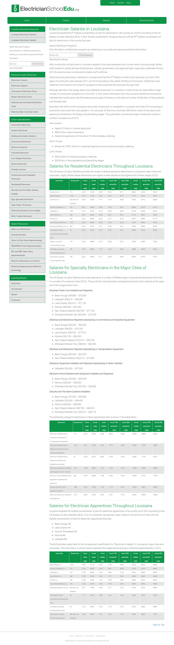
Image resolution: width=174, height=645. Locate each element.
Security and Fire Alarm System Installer (24, 192)
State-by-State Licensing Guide (24, 112)
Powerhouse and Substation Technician (23, 177)
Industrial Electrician (20, 153)
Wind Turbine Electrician (21, 216)
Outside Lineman (18, 169)
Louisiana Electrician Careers (23, 34)
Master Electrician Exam (21, 97)
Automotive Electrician (20, 125)
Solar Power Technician (21, 205)
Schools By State (146, 20)
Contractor (15, 300)
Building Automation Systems (23, 136)
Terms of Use (100, 636)
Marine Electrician (19, 164)
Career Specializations (21, 119)
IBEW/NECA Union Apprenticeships (26, 246)
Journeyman (16, 289)
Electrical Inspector (19, 147)
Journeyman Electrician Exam (24, 91)
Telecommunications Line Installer (25, 210)
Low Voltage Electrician (21, 158)
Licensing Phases (18, 278)
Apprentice (16, 283)
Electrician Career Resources (23, 75)
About (112, 2)
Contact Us (79, 636)
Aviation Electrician (19, 130)
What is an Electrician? (21, 229)
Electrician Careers (19, 80)
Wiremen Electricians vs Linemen (25, 261)
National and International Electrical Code (26, 104)
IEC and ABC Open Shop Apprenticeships (22, 253)
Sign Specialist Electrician (22, 199)
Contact (120, 2)
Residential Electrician (20, 184)
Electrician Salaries (19, 86)
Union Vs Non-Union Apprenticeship (26, 240)
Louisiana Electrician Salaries (23, 40)
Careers (66, 20)
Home (26, 20)
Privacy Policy (89, 636)
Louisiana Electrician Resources (25, 29)
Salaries (106, 20)
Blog (128, 2)
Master (14, 294)
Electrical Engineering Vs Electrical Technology (26, 268)
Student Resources (19, 224)
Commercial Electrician (21, 141)
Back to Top (158, 624)
